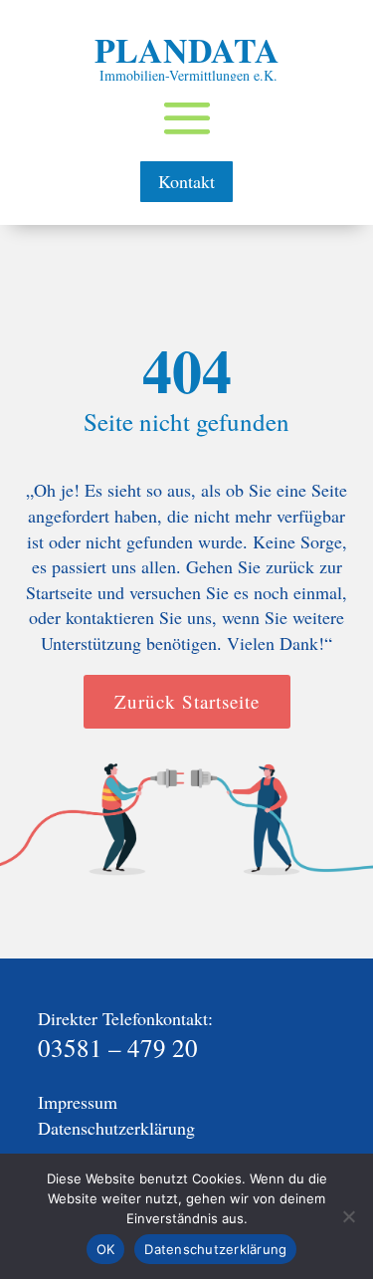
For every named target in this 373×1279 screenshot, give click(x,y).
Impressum (77, 1102)
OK (105, 1249)
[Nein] (348, 1216)
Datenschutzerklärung (116, 1128)
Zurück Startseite (187, 701)
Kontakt (186, 181)
